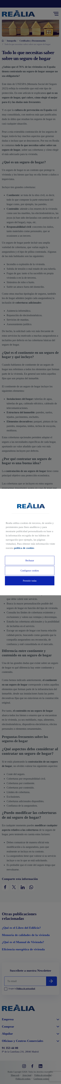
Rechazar (29, 560)
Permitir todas (29, 581)
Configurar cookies (30, 570)
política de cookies (24, 548)
